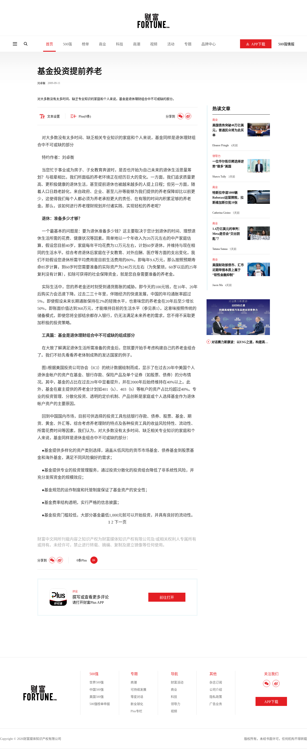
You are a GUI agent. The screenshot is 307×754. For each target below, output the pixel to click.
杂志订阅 (215, 682)
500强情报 (286, 44)
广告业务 (215, 704)
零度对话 (137, 697)
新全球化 (137, 704)
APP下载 (258, 44)
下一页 (120, 522)
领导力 (216, 156)
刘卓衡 (41, 83)
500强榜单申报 (99, 704)
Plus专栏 (136, 711)
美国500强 (96, 697)
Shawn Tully (219, 176)
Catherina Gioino (221, 212)
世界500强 (96, 682)
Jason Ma (217, 285)
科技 (119, 44)
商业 (102, 44)
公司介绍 (215, 689)
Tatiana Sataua (219, 249)
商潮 (136, 44)
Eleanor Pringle (220, 145)
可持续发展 (138, 689)
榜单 (85, 44)
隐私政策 (215, 697)
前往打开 (167, 597)
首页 (49, 44)
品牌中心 (208, 44)
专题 (187, 44)
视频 (153, 44)
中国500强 (96, 689)
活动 (170, 44)
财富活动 (177, 682)
